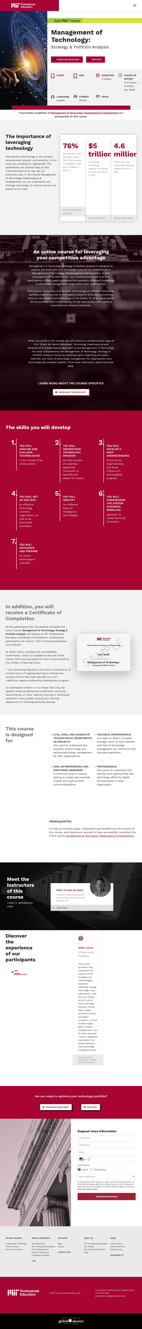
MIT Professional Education (96, 1244)
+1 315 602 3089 (102, 1293)
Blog (60, 1244)
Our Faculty (89, 1247)
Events (61, 1247)
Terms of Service (117, 1247)
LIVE (34, 1261)
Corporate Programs (14, 1249)
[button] (134, 5)
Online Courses (12, 1247)
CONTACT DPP (64, 1252)
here (70, 365)
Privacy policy (116, 1244)
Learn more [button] (62, 908)
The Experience (38, 1244)
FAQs (86, 1252)
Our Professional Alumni (94, 1249)
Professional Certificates (16, 1244)
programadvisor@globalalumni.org (110, 1296)
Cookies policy (116, 1249)
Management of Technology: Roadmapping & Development (85, 112)
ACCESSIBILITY (117, 1255)
